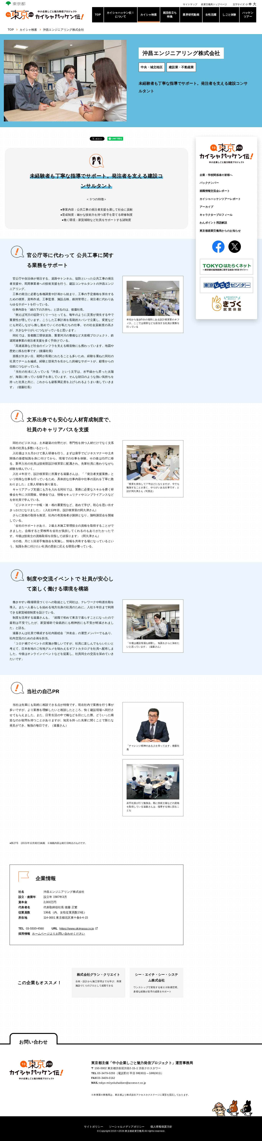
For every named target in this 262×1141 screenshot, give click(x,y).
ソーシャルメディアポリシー (127, 1126)
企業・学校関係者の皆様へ (216, 174)
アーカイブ (206, 206)
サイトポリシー (93, 1126)
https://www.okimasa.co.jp (76, 928)
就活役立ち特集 (170, 14)
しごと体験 (229, 14)
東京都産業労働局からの (220, 230)
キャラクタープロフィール (216, 214)
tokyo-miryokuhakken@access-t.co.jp (122, 1082)
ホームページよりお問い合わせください (58, 933)
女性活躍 (210, 14)
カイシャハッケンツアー (220, 198)
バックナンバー (209, 182)
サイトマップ (190, 4)
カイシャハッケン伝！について (120, 14)
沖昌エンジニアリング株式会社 (63, 29)
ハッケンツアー (247, 14)
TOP (98, 14)
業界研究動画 (191, 14)
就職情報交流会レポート (215, 190)
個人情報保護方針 (161, 1126)
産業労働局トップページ (214, 4)
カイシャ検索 (148, 14)
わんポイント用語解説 (213, 222)
